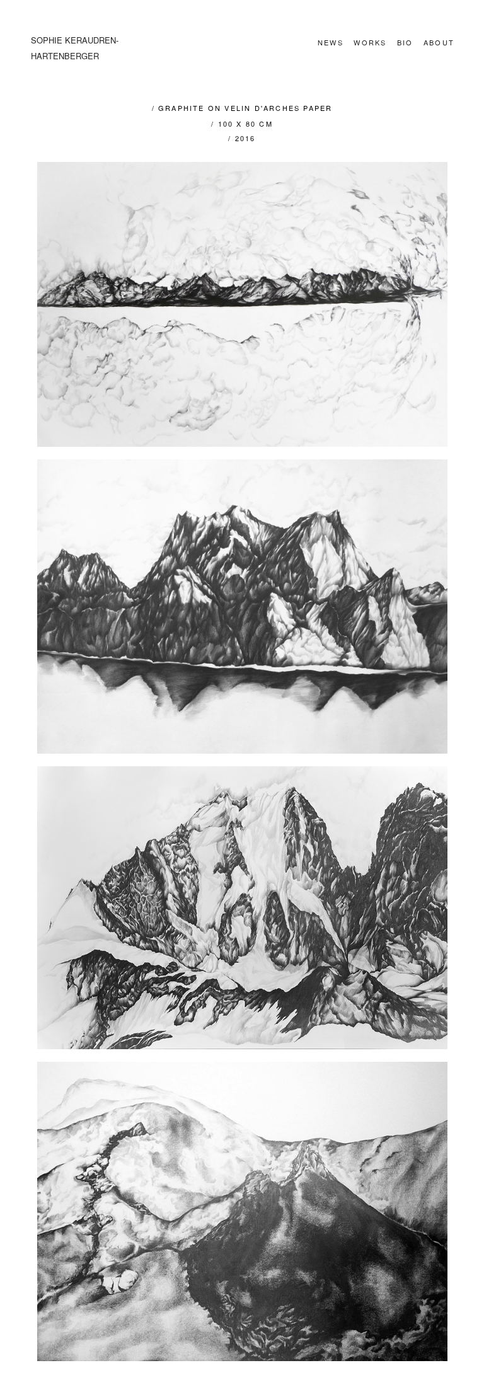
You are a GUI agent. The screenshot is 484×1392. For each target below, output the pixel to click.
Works (370, 42)
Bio (405, 42)
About (439, 42)
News (330, 42)
